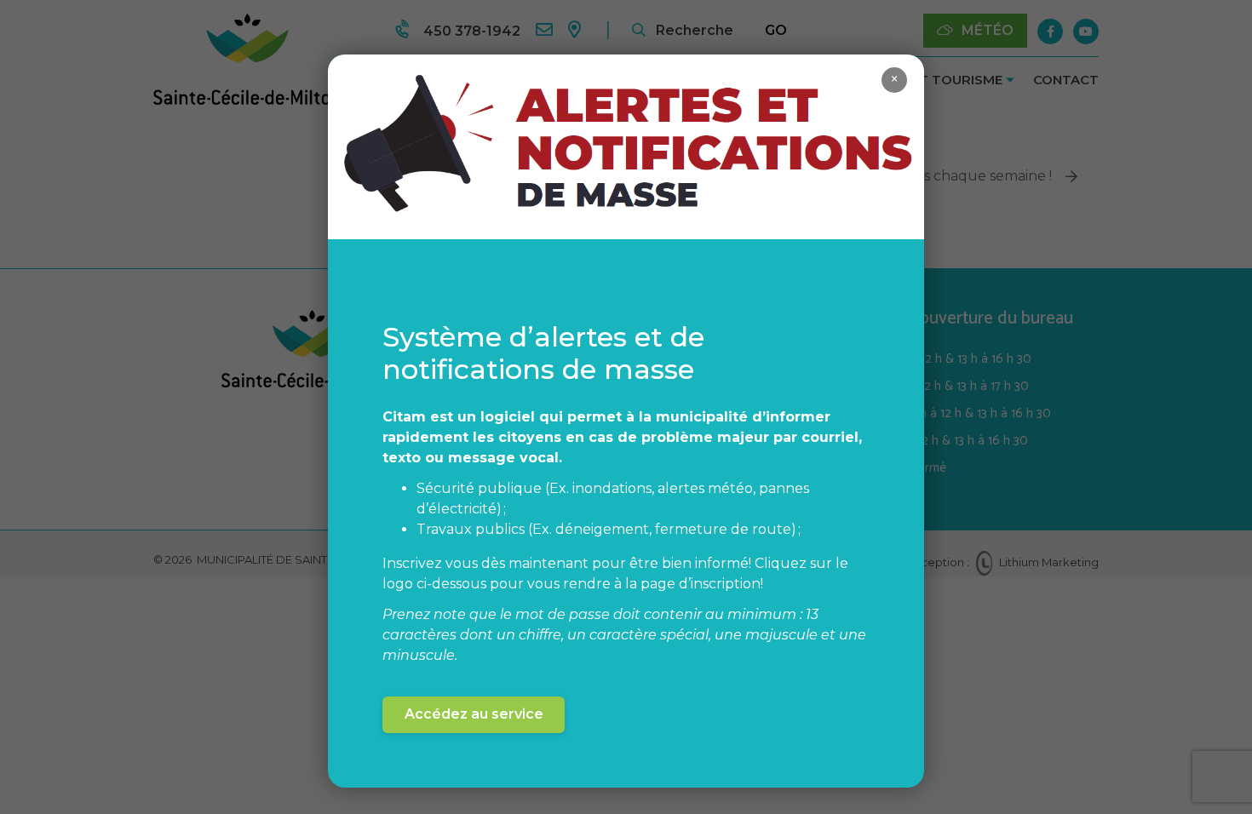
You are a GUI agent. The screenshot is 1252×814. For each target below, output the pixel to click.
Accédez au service (474, 714)
